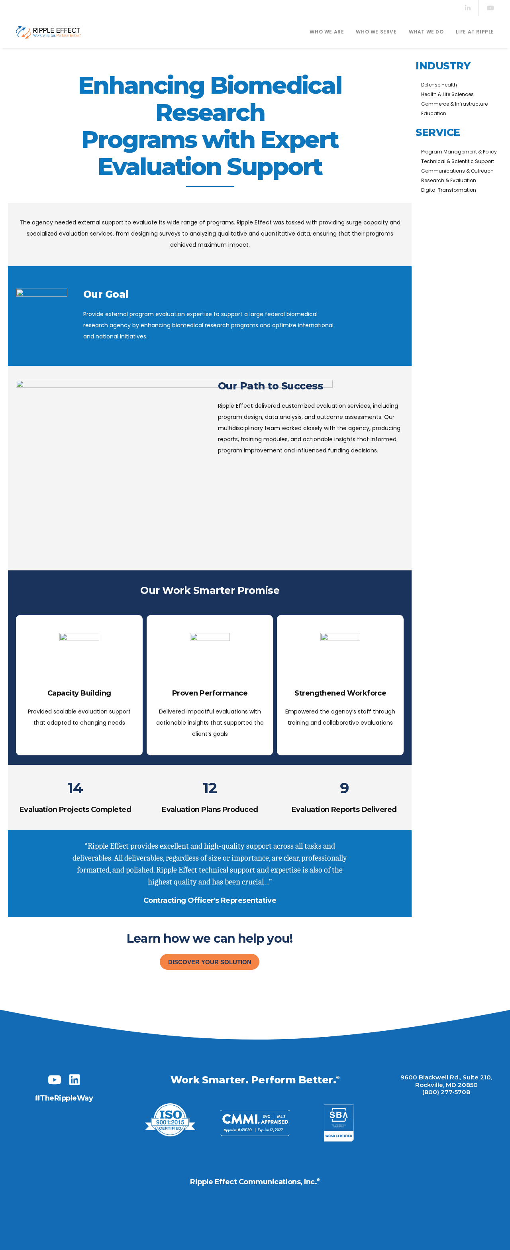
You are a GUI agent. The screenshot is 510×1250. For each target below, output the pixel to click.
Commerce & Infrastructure (454, 103)
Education (433, 113)
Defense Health (439, 84)
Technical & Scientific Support (457, 161)
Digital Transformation (448, 190)
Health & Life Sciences (447, 94)
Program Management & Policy (459, 151)
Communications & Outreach (457, 170)
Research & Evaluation (448, 180)
